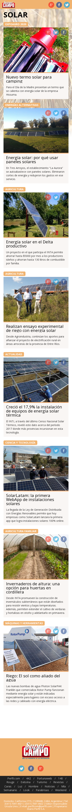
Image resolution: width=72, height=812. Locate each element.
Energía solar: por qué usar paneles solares (32, 159)
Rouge (10, 782)
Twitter (67, 5)
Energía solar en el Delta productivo (29, 244)
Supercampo (8, 4)
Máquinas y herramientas (24, 623)
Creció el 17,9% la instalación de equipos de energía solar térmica (34, 411)
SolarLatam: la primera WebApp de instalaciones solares (30, 499)
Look (26, 790)
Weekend (61, 790)
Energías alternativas (21, 105)
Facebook (59, 5)
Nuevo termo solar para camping (29, 79)
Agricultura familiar (20, 531)
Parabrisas (42, 790)
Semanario (10, 790)
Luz (20, 786)
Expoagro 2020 (15, 24)
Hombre (33, 786)
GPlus (48, 32)
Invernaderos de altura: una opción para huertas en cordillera (33, 588)
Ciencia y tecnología (20, 442)
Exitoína (25, 782)
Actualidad (13, 354)
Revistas (58, 782)
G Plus (51, 5)
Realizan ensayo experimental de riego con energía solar (35, 328)
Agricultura (14, 189)
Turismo (42, 782)
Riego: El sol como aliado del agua (33, 678)
